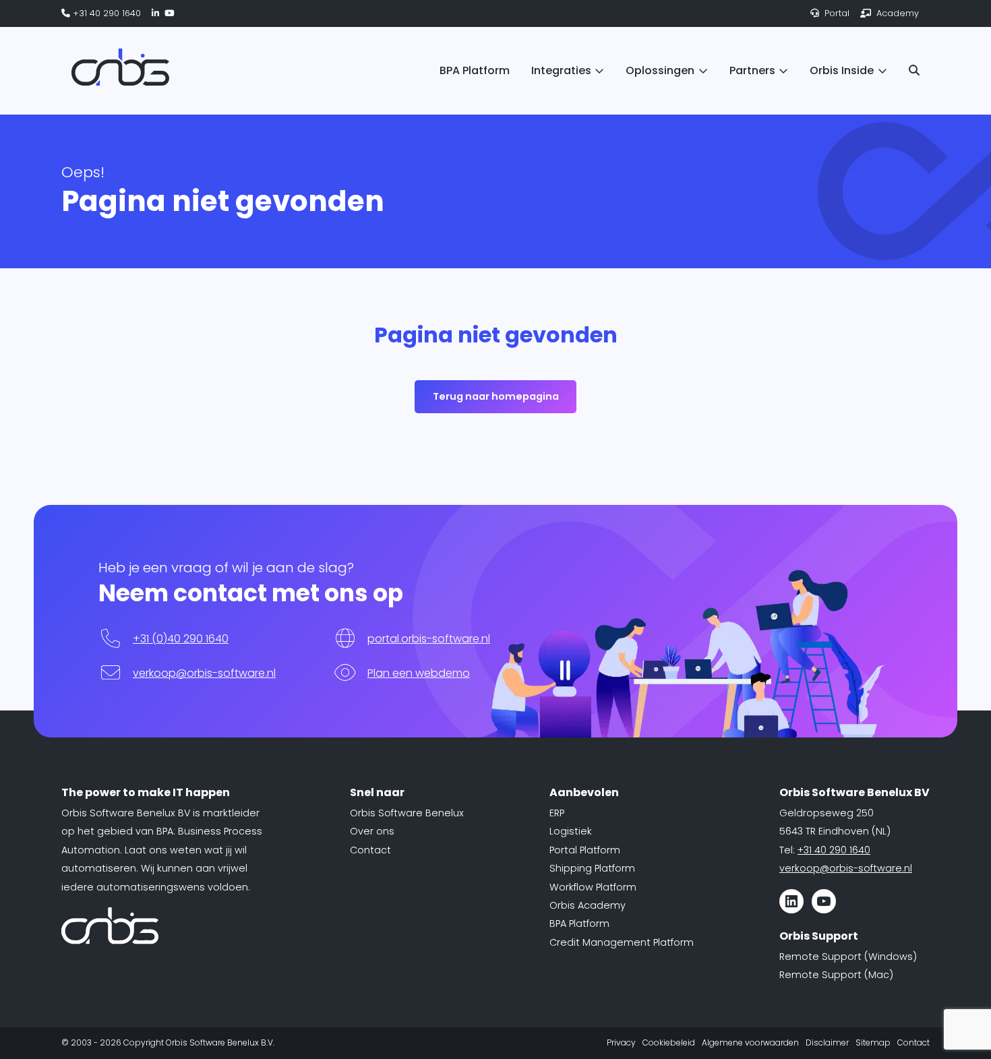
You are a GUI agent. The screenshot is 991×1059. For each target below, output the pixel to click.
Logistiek (570, 831)
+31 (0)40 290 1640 (181, 638)
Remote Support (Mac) (836, 974)
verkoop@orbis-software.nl (204, 673)
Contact (370, 850)
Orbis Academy (587, 905)
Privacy (621, 1042)
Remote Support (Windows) (848, 956)
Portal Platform (584, 850)
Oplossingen (660, 70)
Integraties (561, 70)
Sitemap (873, 1042)
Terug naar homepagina (496, 396)
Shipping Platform (592, 868)
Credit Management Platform (621, 942)
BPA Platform (475, 70)
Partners (752, 70)
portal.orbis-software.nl (428, 638)
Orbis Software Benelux (407, 813)
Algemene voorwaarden (750, 1042)
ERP (556, 813)
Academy (896, 13)
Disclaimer (827, 1042)
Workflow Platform (592, 887)
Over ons (372, 831)
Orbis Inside (842, 70)
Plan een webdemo (418, 673)
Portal (835, 13)
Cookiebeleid (668, 1042)
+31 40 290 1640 (105, 13)
